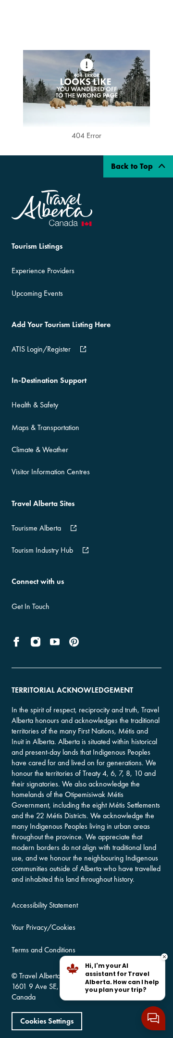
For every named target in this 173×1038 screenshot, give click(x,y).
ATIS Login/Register (41, 349)
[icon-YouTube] (54, 641)
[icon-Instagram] (35, 641)
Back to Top (133, 166)
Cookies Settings (47, 1021)
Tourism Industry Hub (42, 550)
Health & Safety (35, 405)
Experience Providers (43, 271)
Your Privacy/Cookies (43, 927)
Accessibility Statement (45, 905)
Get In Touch (30, 606)
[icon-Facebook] (18, 641)
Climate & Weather (40, 449)
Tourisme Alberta (36, 528)
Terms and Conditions (43, 950)
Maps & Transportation (45, 427)
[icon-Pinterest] (74, 641)
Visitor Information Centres (51, 472)
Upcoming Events (37, 293)
